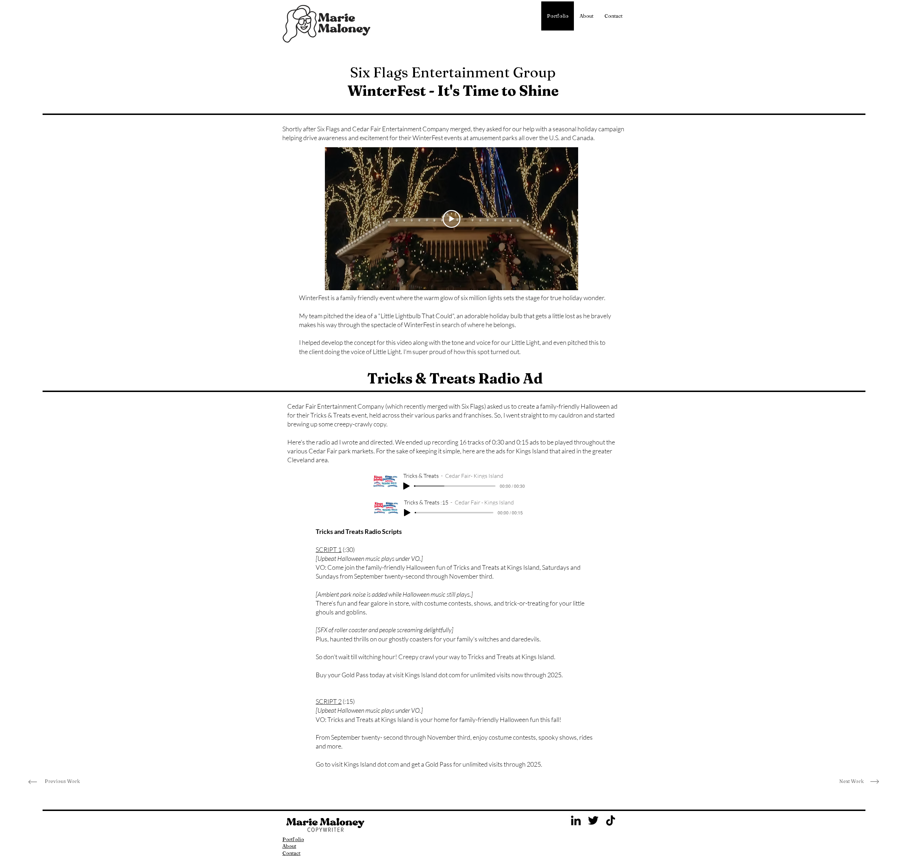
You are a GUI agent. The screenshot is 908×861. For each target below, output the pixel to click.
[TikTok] (611, 820)
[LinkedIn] (576, 820)
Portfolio (293, 839)
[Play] (406, 486)
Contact (291, 853)
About (289, 846)
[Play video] (451, 219)
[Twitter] (593, 820)
